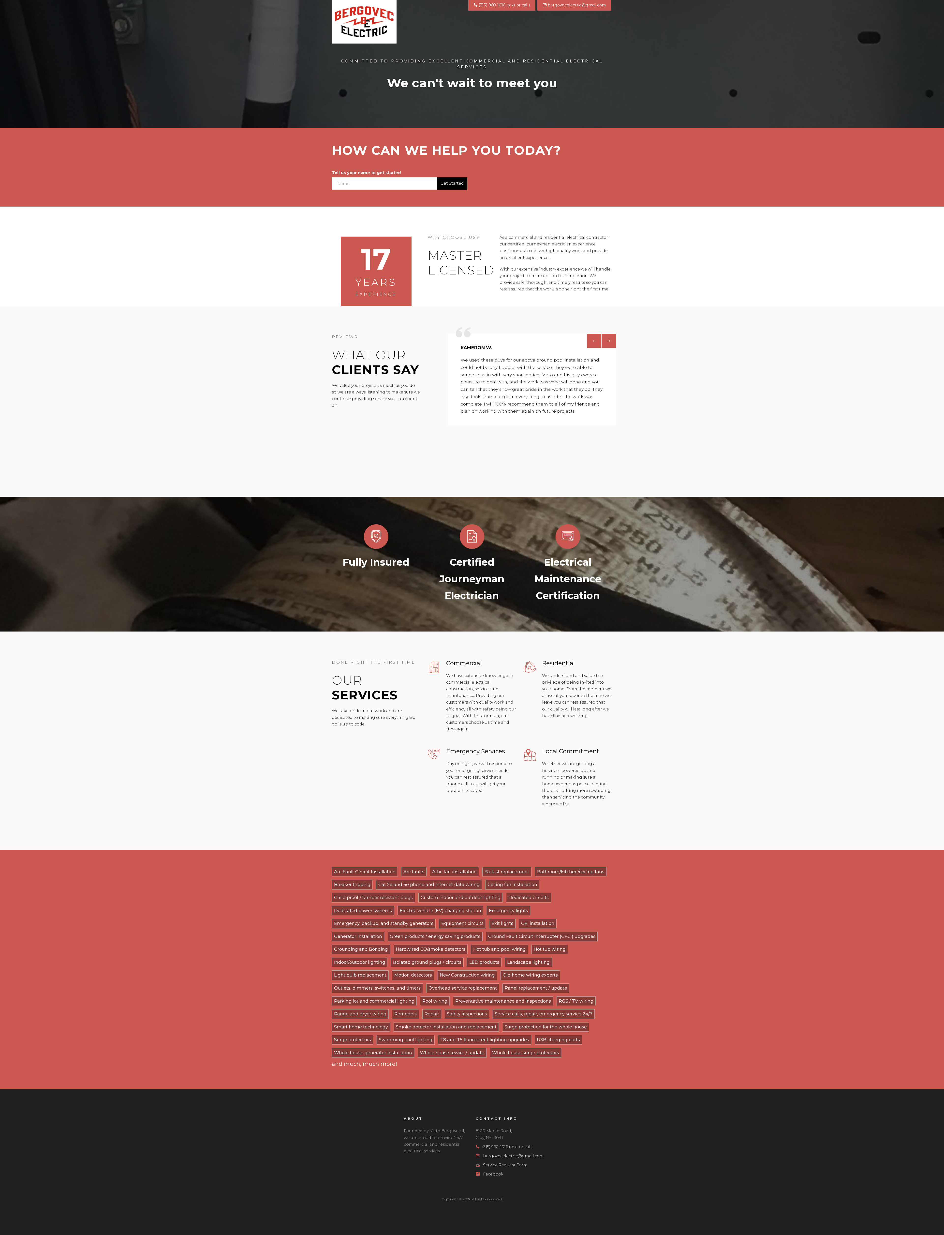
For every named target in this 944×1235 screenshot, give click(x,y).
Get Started (452, 183)
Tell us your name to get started (366, 172)
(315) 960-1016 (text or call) (504, 5)
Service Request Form (505, 1165)
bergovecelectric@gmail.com (576, 5)
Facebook (492, 1174)
